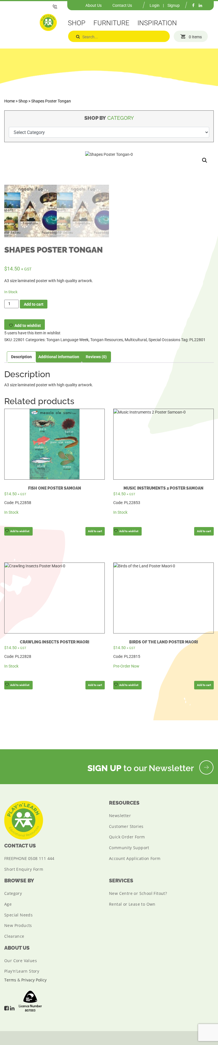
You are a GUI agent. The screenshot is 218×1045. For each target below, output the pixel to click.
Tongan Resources (106, 339)
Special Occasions (164, 339)
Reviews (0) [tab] (96, 356)
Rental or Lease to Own (132, 904)
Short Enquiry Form (23, 869)
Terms (10, 980)
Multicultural (136, 339)
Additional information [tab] (58, 356)
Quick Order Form (127, 837)
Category (13, 893)
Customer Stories (126, 826)
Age (8, 904)
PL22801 (197, 339)
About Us (93, 5)
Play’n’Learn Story (21, 971)
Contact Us (122, 5)
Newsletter (120, 815)
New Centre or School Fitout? (138, 893)
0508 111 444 (41, 858)
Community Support (129, 847)
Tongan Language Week (67, 339)
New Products (18, 925)
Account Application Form (135, 858)
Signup (173, 5)
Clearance (14, 936)
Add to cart (33, 304)
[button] (205, 160)
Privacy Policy (34, 980)
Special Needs (18, 915)
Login (155, 5)
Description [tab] (21, 356)
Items (195, 37)
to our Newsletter (141, 768)
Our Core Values (20, 960)
